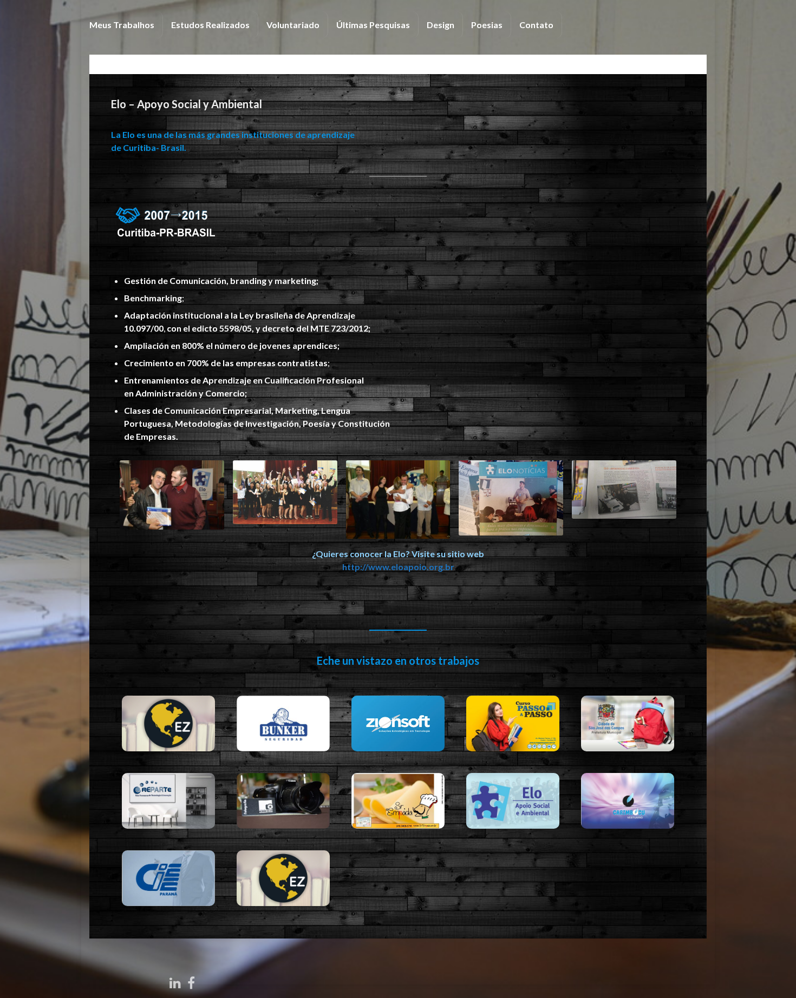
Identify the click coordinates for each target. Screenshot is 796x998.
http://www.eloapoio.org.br (398, 566)
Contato (536, 24)
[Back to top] (771, 973)
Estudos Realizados (210, 24)
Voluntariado (292, 24)
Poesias (487, 24)
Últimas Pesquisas (373, 24)
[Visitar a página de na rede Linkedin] (175, 981)
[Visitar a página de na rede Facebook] (191, 981)
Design (440, 24)
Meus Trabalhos (121, 24)
